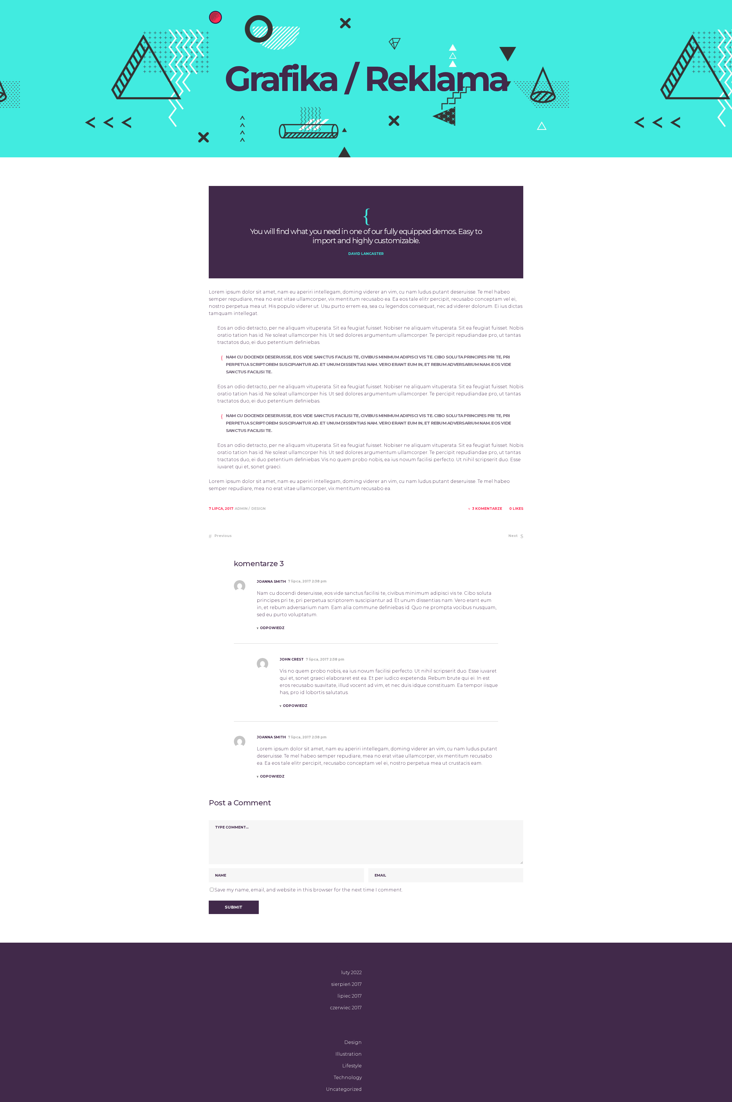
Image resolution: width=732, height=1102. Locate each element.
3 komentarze (487, 508)
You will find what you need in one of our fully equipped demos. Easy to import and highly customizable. (366, 236)
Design (258, 508)
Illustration (348, 1054)
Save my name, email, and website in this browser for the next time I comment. (308, 890)
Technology (348, 1077)
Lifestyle (352, 1066)
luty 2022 (351, 972)
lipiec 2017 (349, 996)
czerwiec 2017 (346, 1007)
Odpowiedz (272, 628)
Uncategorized (344, 1089)
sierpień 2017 (346, 984)
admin (241, 508)
